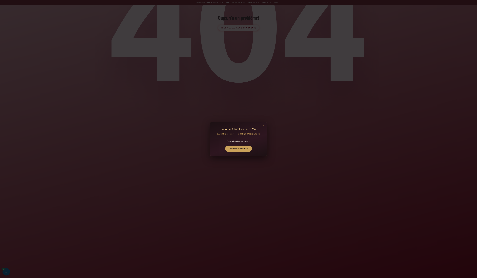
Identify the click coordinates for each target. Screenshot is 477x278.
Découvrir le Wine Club (238, 148)
